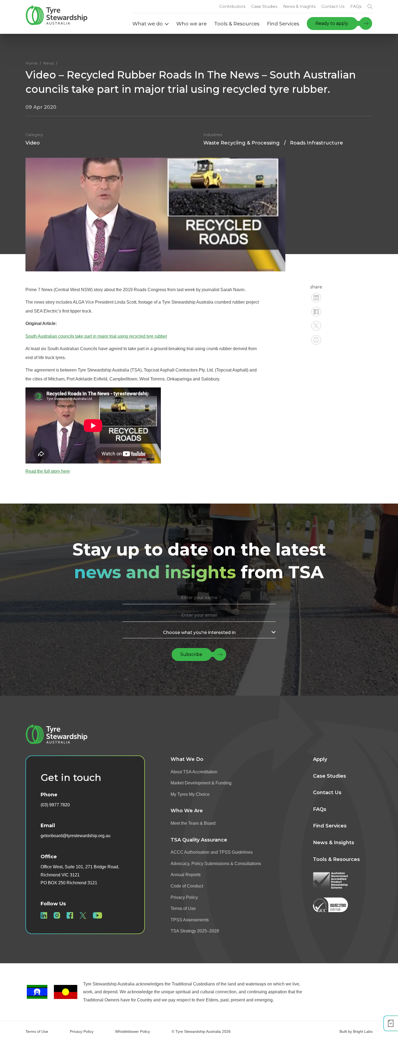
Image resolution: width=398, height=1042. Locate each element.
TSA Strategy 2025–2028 (195, 931)
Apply (320, 759)
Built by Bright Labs (356, 1031)
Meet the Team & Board (193, 823)
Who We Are (187, 811)
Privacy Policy (184, 897)
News (48, 63)
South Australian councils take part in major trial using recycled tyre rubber (96, 336)
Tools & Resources (336, 859)
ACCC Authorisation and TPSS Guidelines (212, 852)
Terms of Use (183, 908)
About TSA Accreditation (194, 772)
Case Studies (329, 776)
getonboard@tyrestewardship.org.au (75, 835)
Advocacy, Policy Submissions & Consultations (216, 863)
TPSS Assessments (190, 920)
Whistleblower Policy (132, 1031)
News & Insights (333, 843)
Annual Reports (186, 874)
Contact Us (327, 793)
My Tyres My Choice (190, 794)
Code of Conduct (187, 886)
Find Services (330, 826)
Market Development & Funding (201, 783)
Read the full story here (47, 471)
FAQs (319, 809)
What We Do (187, 759)
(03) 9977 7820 (55, 805)
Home (31, 63)
